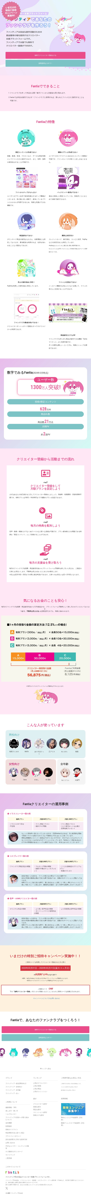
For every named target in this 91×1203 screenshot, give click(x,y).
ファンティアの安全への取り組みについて (17, 1118)
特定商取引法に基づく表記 (15, 1133)
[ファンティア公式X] (7, 1189)
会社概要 (9, 1123)
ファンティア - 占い (12, 1093)
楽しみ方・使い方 (12, 1111)
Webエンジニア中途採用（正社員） (71, 1119)
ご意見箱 (9, 1158)
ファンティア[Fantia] (16, 1193)
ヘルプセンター (11, 1114)
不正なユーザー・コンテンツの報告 (17, 1147)
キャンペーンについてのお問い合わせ (46, 998)
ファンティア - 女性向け (14, 1087)
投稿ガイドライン (12, 1129)
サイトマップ (10, 1155)
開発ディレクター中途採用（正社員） (72, 1124)
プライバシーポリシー (13, 1136)
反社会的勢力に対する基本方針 (16, 1139)
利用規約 (9, 1126)
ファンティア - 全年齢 (13, 1090)
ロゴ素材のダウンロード (14, 1151)
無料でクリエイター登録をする (45, 55)
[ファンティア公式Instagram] (10, 1189)
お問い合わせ (10, 1143)
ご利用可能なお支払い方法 (71, 1078)
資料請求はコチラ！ (45, 63)
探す (35, 1099)
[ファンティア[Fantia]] (12, 1172)
